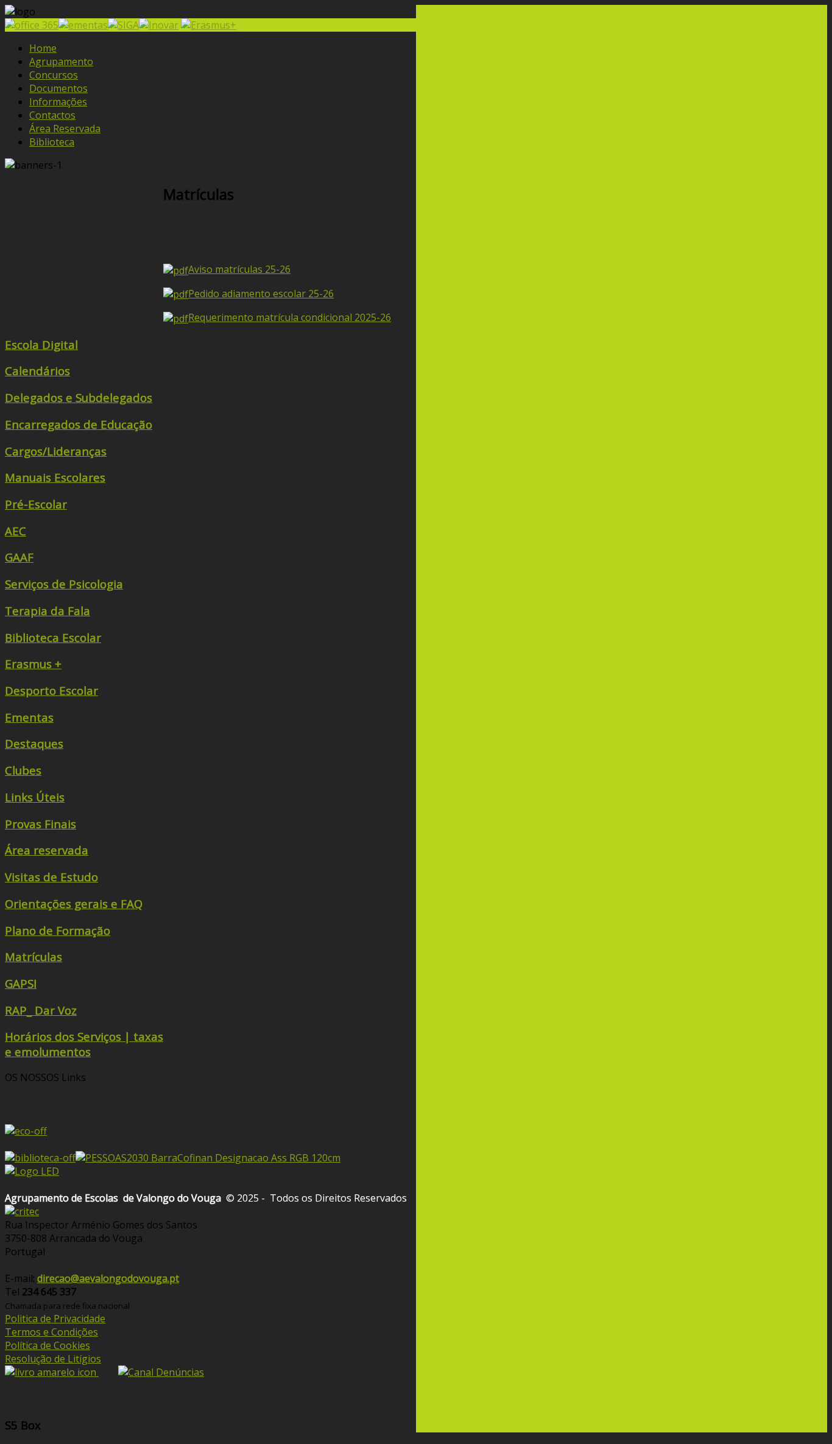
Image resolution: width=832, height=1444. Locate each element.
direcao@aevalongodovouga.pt (108, 1278)
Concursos (53, 75)
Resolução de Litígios (53, 1358)
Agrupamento (61, 61)
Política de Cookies (47, 1345)
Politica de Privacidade (55, 1318)
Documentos (58, 88)
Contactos (52, 115)
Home (43, 48)
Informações (58, 101)
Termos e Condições (51, 1332)
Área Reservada (64, 128)
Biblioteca (51, 142)
